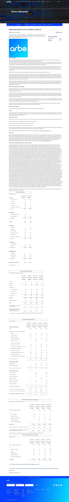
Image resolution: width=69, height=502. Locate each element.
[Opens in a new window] (54, 485)
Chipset (8, 490)
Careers (43, 1)
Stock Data (39, 24)
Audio (61, 38)
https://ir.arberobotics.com (46, 130)
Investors (38, 1)
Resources (23, 495)
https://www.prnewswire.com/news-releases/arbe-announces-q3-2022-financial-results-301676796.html (38, 468)
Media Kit (23, 496)
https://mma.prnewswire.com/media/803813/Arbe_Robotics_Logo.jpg (25, 464)
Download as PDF (59, 32)
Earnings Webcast (51, 38)
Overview (18, 24)
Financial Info (33, 24)
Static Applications (16, 494)
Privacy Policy (29, 490)
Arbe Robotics (30, 34)
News (29, 1)
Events (23, 494)
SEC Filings (44, 24)
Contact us (48, 1)
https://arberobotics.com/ (46, 140)
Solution (17, 1)
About (33, 1)
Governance (49, 24)
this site (22, 121)
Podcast (23, 490)
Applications (23, 1)
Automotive (15, 490)
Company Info (27, 24)
